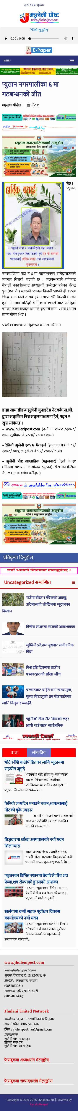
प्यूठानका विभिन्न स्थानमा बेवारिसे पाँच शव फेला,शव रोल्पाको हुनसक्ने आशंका (36, 879)
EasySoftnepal (39, 1104)
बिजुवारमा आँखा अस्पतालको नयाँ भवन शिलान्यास (34, 843)
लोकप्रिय (39, 752)
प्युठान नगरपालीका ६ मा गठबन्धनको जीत (30, 89)
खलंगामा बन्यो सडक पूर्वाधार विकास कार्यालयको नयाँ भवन (32, 915)
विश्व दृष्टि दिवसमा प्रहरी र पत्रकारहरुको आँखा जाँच (43, 671)
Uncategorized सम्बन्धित (27, 582)
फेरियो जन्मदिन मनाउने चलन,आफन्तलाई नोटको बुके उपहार (36, 807)
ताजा (14, 752)
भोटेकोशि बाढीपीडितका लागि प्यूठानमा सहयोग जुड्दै (34, 766)
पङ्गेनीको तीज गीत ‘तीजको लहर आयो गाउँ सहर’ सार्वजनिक (47, 722)
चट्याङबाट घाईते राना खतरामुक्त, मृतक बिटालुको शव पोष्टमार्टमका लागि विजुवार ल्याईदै (37, 696)
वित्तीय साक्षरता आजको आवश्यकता (50, 627)
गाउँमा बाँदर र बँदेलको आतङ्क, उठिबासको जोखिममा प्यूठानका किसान (36, 604)
